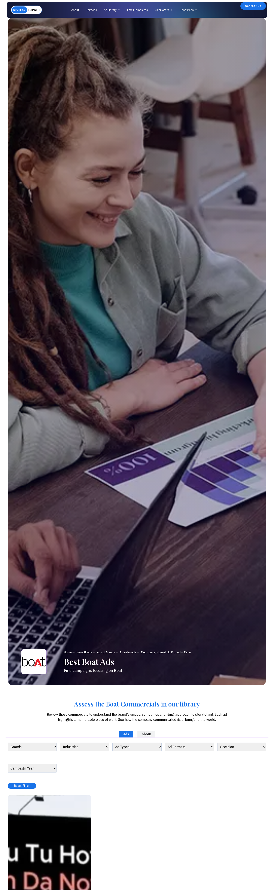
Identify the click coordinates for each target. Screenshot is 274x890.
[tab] (126, 734)
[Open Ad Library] (119, 10)
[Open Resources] (196, 10)
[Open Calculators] (171, 10)
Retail (187, 652)
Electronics (148, 652)
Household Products (170, 652)
